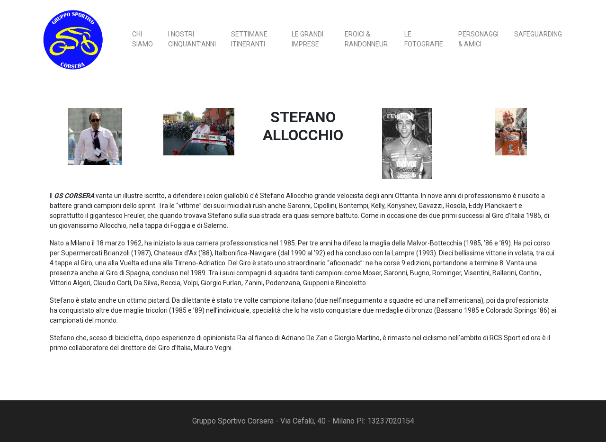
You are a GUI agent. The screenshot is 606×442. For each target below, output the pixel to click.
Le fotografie (423, 39)
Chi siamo (142, 39)
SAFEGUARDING (538, 34)
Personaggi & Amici (478, 39)
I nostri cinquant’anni (192, 39)
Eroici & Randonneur (366, 39)
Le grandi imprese (307, 39)
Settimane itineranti (249, 39)
